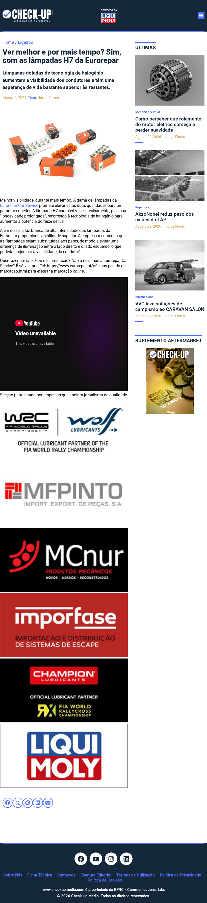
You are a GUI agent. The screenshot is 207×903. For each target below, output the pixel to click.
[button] (8, 803)
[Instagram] (111, 858)
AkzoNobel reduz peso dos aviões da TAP (164, 217)
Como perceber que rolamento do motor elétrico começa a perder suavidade (168, 124)
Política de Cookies (105, 880)
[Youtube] (96, 858)
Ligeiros (25, 42)
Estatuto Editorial (96, 875)
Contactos (66, 875)
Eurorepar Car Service (19, 205)
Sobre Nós (12, 875)
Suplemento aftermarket (168, 341)
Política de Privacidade (180, 875)
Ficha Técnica (39, 875)
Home (8, 42)
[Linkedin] (126, 858)
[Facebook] (80, 858)
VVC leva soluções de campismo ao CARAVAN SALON (169, 306)
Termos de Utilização (135, 875)
